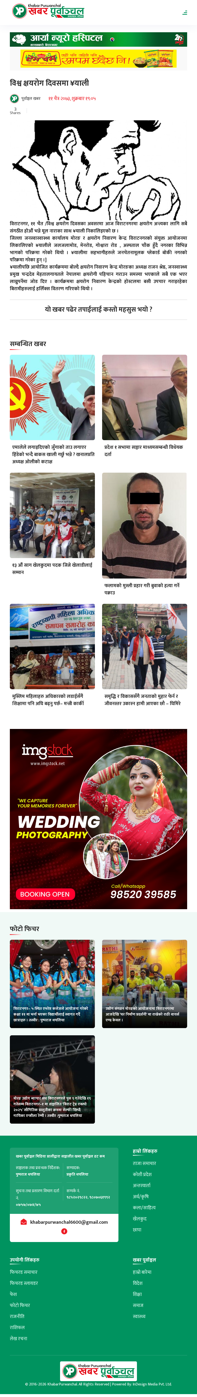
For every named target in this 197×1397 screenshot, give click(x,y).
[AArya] (98, 41)
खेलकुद (140, 1219)
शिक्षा (137, 1294)
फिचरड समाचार (23, 1272)
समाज (138, 1305)
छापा (137, 1230)
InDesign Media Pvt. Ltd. (152, 1384)
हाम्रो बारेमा (142, 1272)
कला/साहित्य (144, 1208)
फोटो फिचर (20, 1305)
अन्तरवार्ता (141, 1186)
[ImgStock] (98, 820)
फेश (13, 1294)
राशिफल (17, 1328)
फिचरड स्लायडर (24, 1283)
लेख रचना (18, 1339)
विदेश (137, 1283)
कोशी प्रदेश (142, 1175)
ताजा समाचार (144, 1163)
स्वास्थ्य (139, 1317)
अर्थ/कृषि (141, 1197)
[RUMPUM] (98, 60)
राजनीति (17, 1317)
